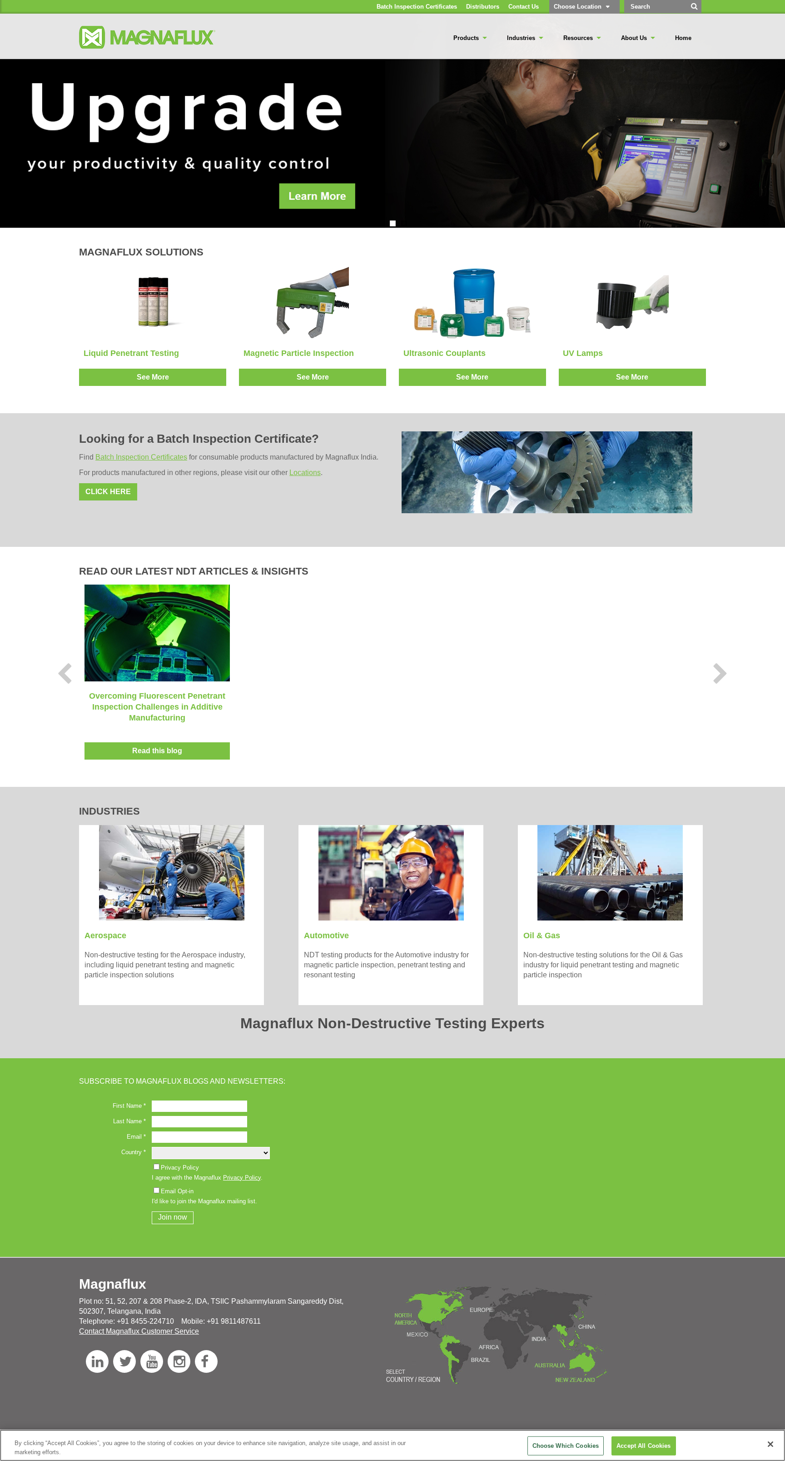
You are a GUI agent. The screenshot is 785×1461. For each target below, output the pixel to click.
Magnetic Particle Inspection (298, 353)
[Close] (770, 1444)
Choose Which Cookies (565, 1445)
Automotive (326, 935)
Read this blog (157, 751)
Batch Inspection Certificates (141, 457)
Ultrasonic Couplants (444, 353)
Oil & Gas (541, 935)
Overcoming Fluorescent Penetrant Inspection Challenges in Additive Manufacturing (157, 706)
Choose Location (577, 6)
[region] (392, 1445)
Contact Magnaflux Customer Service (139, 1331)
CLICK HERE (108, 491)
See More (153, 377)
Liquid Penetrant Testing (131, 353)
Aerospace (105, 935)
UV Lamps (583, 353)
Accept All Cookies (643, 1445)
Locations (305, 472)
